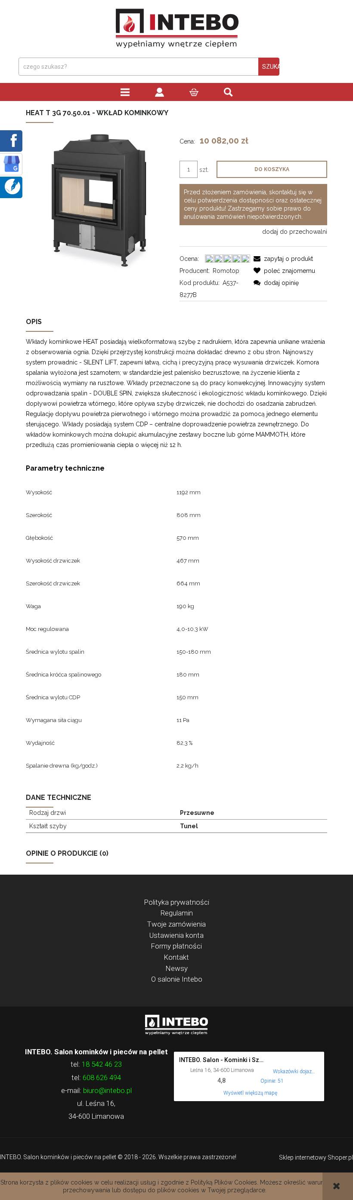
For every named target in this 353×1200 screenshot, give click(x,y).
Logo (176, 1024)
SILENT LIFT (100, 362)
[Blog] (12, 186)
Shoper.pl (340, 1157)
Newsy (177, 968)
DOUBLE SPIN (112, 393)
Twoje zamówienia (176, 924)
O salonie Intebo (176, 979)
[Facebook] (12, 140)
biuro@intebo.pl (107, 1090)
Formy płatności (176, 946)
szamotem (105, 372)
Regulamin (177, 913)
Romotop (226, 270)
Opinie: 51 (272, 1081)
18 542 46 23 (102, 1064)
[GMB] (11, 163)
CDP (142, 424)
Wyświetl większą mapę (250, 1093)
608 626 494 (102, 1077)
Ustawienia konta (176, 935)
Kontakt (176, 957)
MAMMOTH (272, 434)
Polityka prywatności (176, 902)
